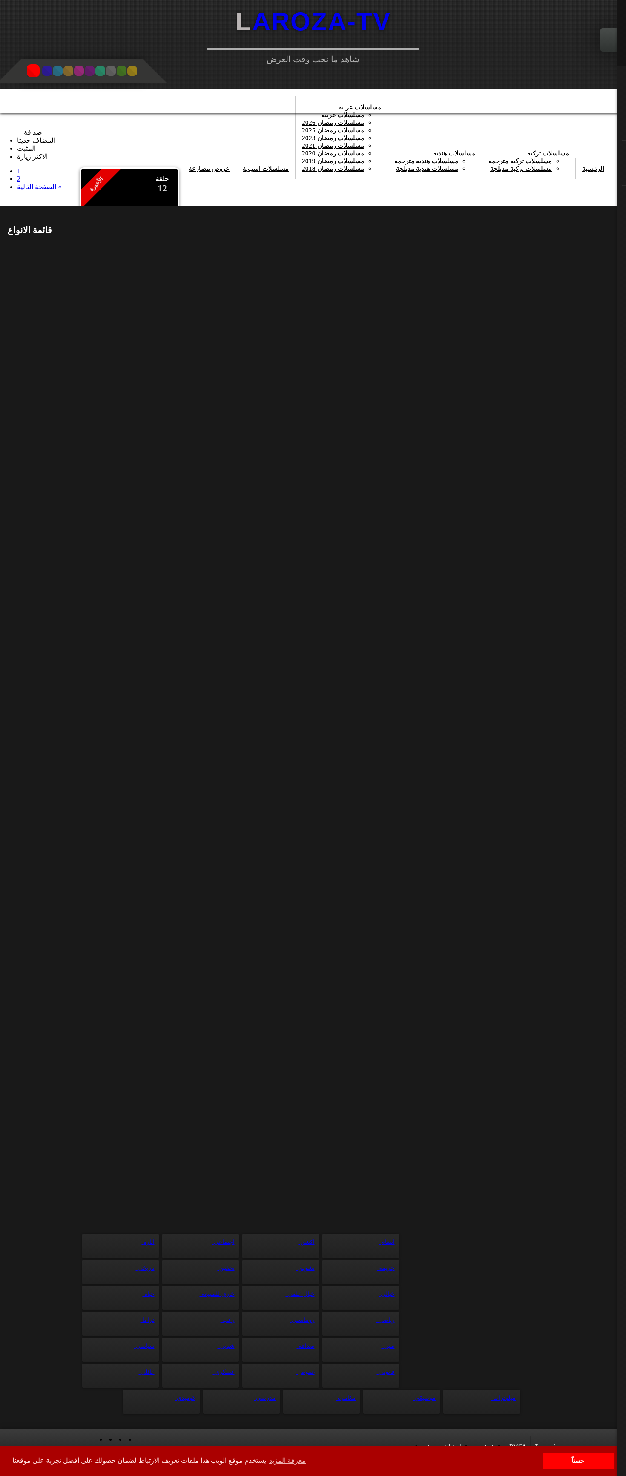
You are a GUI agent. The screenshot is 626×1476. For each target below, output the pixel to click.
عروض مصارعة (209, 168)
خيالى (387, 1294)
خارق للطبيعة (217, 1294)
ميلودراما (503, 1398)
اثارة (148, 1242)
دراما (148, 1320)
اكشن (307, 1242)
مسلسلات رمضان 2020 (333, 153)
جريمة (386, 1268)
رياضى (385, 1320)
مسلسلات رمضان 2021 (333, 145)
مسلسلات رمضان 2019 (333, 161)
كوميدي (185, 1398)
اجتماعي (223, 1242)
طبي (388, 1346)
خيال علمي (300, 1294)
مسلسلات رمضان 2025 (333, 130)
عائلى (147, 1372)
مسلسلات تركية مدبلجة (521, 168)
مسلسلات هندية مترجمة (426, 161)
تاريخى (145, 1268)
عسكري (224, 1372)
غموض (305, 1372)
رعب (228, 1320)
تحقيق (226, 1268)
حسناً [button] (578, 1460)
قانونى (386, 1372)
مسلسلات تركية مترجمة (520, 161)
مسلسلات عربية (360, 107)
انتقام (387, 1242)
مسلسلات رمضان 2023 (333, 138)
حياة (149, 1294)
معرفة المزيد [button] (287, 1460)
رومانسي (302, 1320)
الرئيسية (593, 168)
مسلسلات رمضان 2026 (333, 122)
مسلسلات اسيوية (266, 168)
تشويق (305, 1268)
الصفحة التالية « (39, 186)
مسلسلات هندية (454, 153)
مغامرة (346, 1398)
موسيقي (424, 1398)
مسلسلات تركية (548, 153)
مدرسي (265, 1398)
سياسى (144, 1346)
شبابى (226, 1346)
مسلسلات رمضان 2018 (333, 168)
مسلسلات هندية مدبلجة (427, 168)
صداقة (306, 1346)
